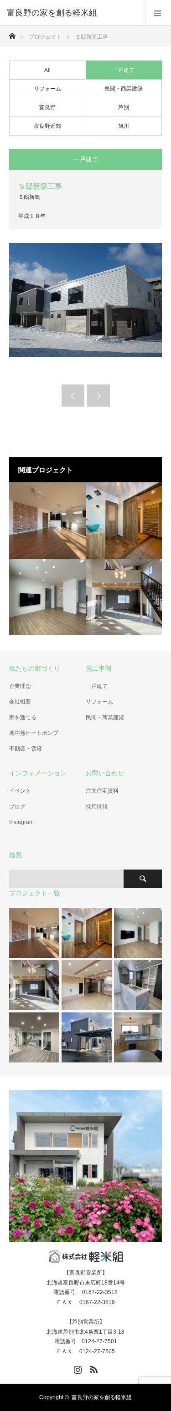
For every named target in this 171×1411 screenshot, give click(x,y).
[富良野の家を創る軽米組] (72, 12)
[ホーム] (12, 33)
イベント (20, 791)
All (47, 70)
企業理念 (20, 686)
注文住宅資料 (102, 791)
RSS (92, 1368)
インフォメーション (38, 773)
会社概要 (20, 701)
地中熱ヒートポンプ (33, 733)
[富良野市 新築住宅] (47, 520)
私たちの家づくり (34, 668)
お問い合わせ (105, 773)
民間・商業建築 (123, 89)
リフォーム (47, 89)
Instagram (21, 822)
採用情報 (97, 807)
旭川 (123, 126)
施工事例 (98, 668)
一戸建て (124, 70)
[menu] (158, 12)
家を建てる (22, 717)
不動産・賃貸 (25, 748)
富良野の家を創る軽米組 (102, 1397)
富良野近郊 (47, 126)
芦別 (123, 107)
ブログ (17, 807)
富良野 (47, 107)
